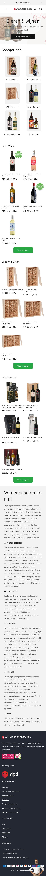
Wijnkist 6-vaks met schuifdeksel (8, 355)
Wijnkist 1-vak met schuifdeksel (12, 289)
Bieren (32, 134)
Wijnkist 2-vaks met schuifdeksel (29, 290)
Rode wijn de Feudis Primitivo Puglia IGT (12, 175)
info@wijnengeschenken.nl (14, 849)
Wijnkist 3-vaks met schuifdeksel (8, 322)
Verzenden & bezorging (11, 791)
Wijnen (4, 837)
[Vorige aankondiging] (4, 2)
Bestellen (5, 800)
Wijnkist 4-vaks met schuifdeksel (30, 322)
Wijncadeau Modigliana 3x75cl (12, 469)
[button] (4, 9)
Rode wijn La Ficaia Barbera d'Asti (32, 207)
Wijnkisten (11, 107)
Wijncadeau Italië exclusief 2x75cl (11, 438)
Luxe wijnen (32, 107)
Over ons (5, 787)
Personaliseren (7, 796)
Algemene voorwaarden (11, 808)
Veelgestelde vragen (9, 804)
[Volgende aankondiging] (41, 2)
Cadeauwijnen (10, 134)
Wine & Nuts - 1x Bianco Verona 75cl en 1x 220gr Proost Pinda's (12, 406)
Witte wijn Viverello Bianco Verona (11, 239)
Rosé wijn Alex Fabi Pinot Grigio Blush (31, 175)
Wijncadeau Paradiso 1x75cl (32, 437)
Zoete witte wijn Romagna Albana (10, 207)
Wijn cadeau (32, 79)
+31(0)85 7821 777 (10, 853)
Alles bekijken (23, 250)
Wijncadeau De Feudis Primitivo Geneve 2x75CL (31, 406)
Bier (3, 824)
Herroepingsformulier (10, 812)
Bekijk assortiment (23, 37)
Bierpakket (11, 79)
